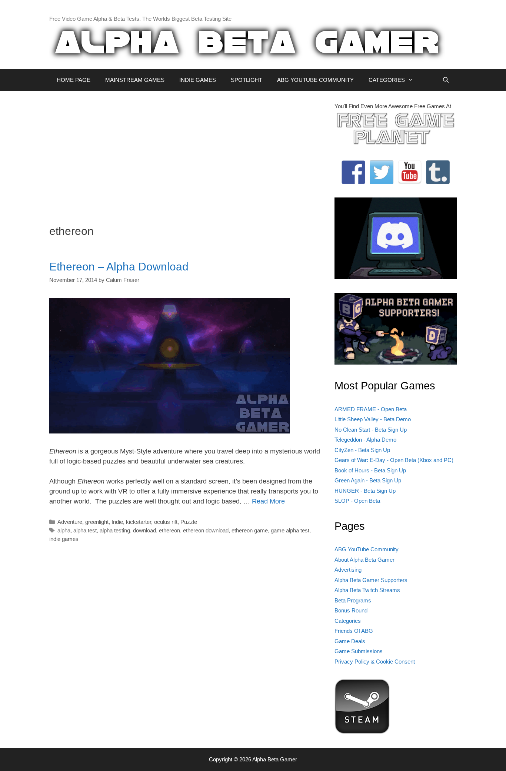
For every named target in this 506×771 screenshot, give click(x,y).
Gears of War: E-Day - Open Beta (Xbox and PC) (393, 460)
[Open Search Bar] (446, 80)
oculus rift (165, 522)
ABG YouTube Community (366, 549)
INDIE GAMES (197, 80)
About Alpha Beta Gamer (364, 559)
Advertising (348, 569)
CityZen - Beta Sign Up (362, 450)
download (144, 530)
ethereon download (206, 530)
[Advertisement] (186, 154)
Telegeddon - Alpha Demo (365, 439)
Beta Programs (352, 600)
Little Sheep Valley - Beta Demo (372, 419)
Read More (268, 501)
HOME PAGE (73, 80)
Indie (117, 522)
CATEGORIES (387, 80)
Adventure (69, 522)
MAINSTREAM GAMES (134, 80)
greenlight (97, 522)
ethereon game (250, 530)
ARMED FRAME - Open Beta (370, 409)
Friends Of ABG (353, 631)
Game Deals (349, 641)
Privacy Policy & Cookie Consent (374, 661)
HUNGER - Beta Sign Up (365, 491)
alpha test (85, 530)
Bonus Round (350, 610)
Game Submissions (358, 651)
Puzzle (188, 522)
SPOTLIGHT (246, 80)
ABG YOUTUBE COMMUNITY (315, 80)
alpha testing (115, 530)
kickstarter (138, 522)
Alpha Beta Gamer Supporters (370, 580)
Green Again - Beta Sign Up (367, 480)
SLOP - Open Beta (357, 501)
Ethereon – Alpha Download (119, 266)
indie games (64, 539)
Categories (347, 621)
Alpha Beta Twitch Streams (367, 590)
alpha (63, 530)
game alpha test (290, 530)
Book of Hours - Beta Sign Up (370, 470)
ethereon (169, 530)
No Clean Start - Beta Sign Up (370, 429)
